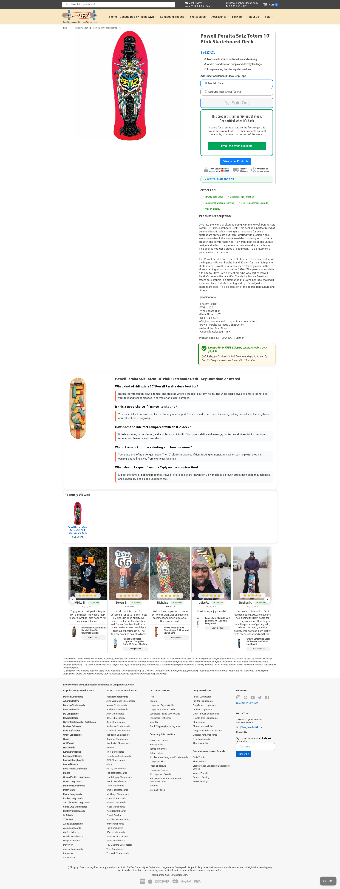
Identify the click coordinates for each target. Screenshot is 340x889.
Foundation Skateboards (118, 756)
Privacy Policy (156, 744)
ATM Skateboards (115, 713)
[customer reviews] (236, 48)
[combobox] (118, 4)
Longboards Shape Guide (162, 709)
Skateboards (198, 16)
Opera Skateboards (116, 798)
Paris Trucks (199, 757)
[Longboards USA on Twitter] (260, 698)
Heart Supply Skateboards (119, 777)
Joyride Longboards (73, 849)
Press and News (158, 765)
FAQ (152, 696)
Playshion (68, 844)
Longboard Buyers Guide (162, 705)
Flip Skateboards (114, 828)
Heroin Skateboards (116, 781)
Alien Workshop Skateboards (120, 701)
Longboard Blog (157, 761)
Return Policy (156, 753)
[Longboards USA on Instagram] (238, 698)
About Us (254, 16)
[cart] (265, 4)
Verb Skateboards (115, 849)
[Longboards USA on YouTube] (253, 698)
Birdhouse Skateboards (118, 726)
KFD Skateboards (115, 785)
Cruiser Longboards (202, 709)
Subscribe (243, 754)
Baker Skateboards (116, 718)
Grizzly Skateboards (116, 768)
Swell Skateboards (115, 840)
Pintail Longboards (202, 696)
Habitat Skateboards (116, 773)
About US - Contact (159, 740)
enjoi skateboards (115, 751)
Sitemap (154, 785)
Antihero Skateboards (117, 709)
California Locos (71, 832)
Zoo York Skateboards (117, 853)
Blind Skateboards (115, 722)
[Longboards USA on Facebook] (267, 698)
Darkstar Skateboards (117, 739)
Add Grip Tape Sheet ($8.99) (224, 91)
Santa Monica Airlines (117, 836)
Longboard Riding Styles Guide (165, 713)
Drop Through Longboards (206, 713)
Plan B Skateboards (116, 811)
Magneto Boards (71, 840)
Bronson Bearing (201, 777)
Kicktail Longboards (203, 701)
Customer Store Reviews (219, 178)
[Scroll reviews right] (267, 599)
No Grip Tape (216, 83)
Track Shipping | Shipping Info (165, 726)
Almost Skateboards (116, 705)
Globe (109, 764)
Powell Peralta (113, 815)
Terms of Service (158, 748)
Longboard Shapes (172, 16)
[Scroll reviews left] (72, 599)
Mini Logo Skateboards (117, 794)
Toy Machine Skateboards (119, 844)
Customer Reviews (247, 703)
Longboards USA (179, 875)
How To (237, 16)
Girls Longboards (201, 739)
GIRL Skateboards (115, 760)
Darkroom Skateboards (118, 734)
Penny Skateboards (116, 802)
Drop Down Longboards (204, 705)
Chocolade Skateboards (118, 730)
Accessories (219, 16)
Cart (273, 4)
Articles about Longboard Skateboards (169, 757)
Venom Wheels (200, 773)
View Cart (154, 722)
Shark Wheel (69, 857)
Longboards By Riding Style (137, 16)
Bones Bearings (201, 781)
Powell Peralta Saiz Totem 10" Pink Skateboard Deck (77, 530)
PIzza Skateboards (115, 806)
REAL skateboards (115, 832)
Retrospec (68, 853)
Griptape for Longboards (205, 734)
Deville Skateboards (73, 836)
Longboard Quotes (159, 770)
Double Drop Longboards (205, 718)
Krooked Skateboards (117, 790)
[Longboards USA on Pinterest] (245, 698)
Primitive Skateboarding (118, 819)
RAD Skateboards (115, 823)
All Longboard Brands (160, 774)
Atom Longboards (72, 828)
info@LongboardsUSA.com (249, 727)
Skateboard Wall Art (203, 726)
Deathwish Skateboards (118, 743)
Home (113, 16)
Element (110, 747)
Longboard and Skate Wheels (207, 730)
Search (153, 701)
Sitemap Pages (157, 790)
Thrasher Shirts (200, 743)
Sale (268, 16)
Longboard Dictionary (160, 718)
